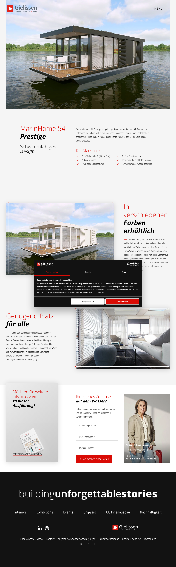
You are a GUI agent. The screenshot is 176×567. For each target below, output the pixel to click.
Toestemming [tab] (52, 272)
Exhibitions (45, 512)
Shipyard (89, 512)
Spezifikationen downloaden (27, 454)
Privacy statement (109, 539)
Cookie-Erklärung (131, 539)
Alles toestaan (122, 301)
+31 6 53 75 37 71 (135, 458)
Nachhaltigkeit (151, 512)
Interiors (20, 512)
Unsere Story (27, 539)
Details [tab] (88, 272)
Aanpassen (86, 301)
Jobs (40, 539)
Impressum (150, 539)
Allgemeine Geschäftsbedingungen (76, 539)
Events (68, 512)
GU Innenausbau (118, 512)
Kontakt (151, 458)
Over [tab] (124, 272)
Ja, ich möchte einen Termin (94, 459)
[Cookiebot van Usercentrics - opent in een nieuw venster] (128, 264)
